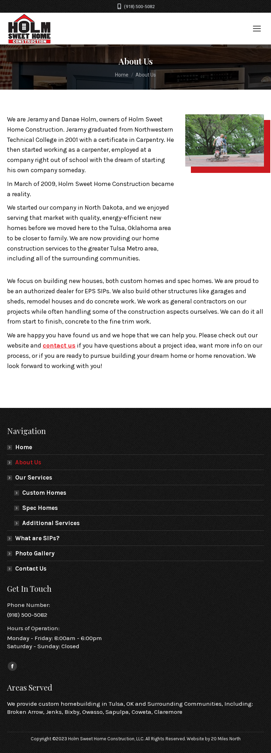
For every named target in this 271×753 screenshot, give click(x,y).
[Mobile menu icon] (257, 29)
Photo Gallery (35, 553)
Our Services (33, 477)
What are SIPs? (37, 538)
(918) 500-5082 (139, 6)
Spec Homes (40, 507)
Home (23, 447)
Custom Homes (44, 492)
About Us (28, 462)
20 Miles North (226, 738)
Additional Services (51, 522)
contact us (59, 345)
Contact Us (31, 568)
